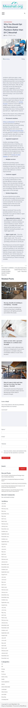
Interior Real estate (5, 686)
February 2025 (4, 508)
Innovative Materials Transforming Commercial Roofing (13, 483)
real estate (3, 694)
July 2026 (3, 503)
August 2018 (4, 635)
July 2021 (3, 546)
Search (3, 466)
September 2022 (5, 534)
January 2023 (4, 526)
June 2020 (3, 579)
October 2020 (4, 569)
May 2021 (3, 551)
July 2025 (3, 506)
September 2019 (5, 602)
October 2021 (4, 539)
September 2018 (5, 632)
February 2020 (4, 589)
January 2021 (4, 561)
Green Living (4, 676)
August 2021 (4, 544)
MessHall (14, 704)
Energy (3, 669)
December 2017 (5, 655)
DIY (2, 666)
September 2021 (5, 541)
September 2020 (5, 572)
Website (3, 444)
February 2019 (4, 620)
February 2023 (4, 523)
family (2, 671)
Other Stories (4, 691)
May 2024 (3, 511)
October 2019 (4, 599)
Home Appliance (5, 681)
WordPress (23, 706)
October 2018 (4, 630)
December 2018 (5, 625)
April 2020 (3, 584)
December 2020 (5, 564)
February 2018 (4, 650)
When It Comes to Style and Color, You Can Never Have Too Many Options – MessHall (13, 384)
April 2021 (3, 554)
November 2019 (5, 597)
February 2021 (4, 559)
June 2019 (3, 610)
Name (3, 429)
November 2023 (5, 513)
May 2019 (3, 612)
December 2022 (5, 528)
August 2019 (4, 605)
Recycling (3, 697)
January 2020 (4, 592)
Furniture (3, 674)
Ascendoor (9, 706)
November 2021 (5, 536)
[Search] (25, 13)
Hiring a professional (8, 121)
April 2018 (3, 645)
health (2, 679)
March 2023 (4, 521)
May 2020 (3, 582)
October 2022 (4, 531)
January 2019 (4, 622)
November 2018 (5, 627)
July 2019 (3, 607)
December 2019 (5, 594)
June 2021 (3, 549)
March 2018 (4, 648)
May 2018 (3, 643)
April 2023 (3, 518)
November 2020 (5, 567)
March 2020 (4, 587)
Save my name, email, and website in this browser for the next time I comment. (15, 451)
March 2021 (4, 556)
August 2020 (4, 574)
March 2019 (4, 617)
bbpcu (6, 35)
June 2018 (3, 640)
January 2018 (4, 653)
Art (2, 664)
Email (3, 436)
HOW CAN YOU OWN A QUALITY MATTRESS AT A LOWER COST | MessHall (13, 342)
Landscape (3, 689)
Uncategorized (8, 22)
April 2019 (3, 615)
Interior (3, 684)
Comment (4, 410)
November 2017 (5, 658)
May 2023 (3, 516)
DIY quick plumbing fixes (16, 130)
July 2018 (3, 638)
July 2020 (3, 577)
